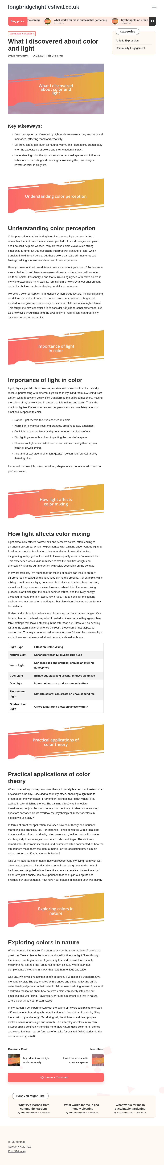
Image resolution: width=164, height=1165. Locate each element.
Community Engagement (130, 48)
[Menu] (154, 7)
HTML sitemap (16, 1141)
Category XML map (19, 1146)
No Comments (55, 55)
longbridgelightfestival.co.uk (43, 7)
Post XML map (16, 1151)
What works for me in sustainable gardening (54, 20)
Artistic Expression (127, 40)
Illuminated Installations (22, 33)
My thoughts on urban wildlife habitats (118, 20)
